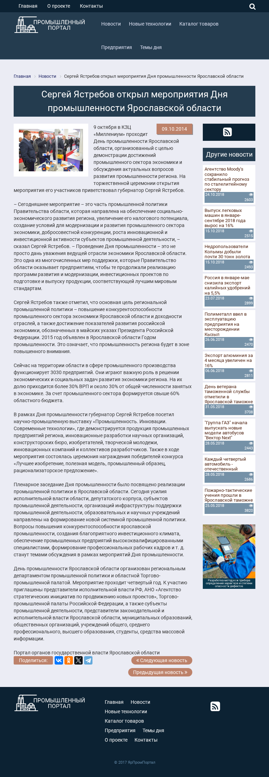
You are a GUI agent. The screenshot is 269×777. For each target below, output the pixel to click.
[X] (78, 660)
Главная (28, 6)
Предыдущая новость (159, 672)
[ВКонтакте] (59, 660)
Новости (140, 702)
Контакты (91, 6)
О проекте (58, 6)
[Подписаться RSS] (227, 132)
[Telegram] (88, 660)
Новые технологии (126, 711)
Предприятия (120, 730)
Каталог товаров (124, 721)
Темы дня (153, 730)
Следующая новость (163, 660)
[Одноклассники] (68, 660)
